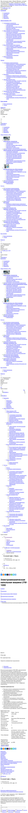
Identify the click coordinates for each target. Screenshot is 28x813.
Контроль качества (10, 28)
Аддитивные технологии (9, 23)
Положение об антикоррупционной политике (12, 791)
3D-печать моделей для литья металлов (15, 89)
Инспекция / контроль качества (14, 37)
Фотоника (6, 74)
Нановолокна (9, 57)
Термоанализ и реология (12, 55)
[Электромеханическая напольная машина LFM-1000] (14, 628)
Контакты (5, 16)
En (1, 251)
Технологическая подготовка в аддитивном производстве (13, 68)
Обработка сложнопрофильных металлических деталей (14, 84)
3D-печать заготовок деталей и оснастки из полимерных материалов (16, 81)
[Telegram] (3, 116)
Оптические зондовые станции (14, 36)
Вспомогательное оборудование (14, 27)
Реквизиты (6, 18)
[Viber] (9, 575)
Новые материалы (8, 56)
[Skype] (13, 575)
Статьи (5, 105)
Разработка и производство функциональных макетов (13, 86)
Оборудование (4, 759)
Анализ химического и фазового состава (16, 47)
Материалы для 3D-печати (12, 29)
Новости (3, 107)
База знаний (4, 101)
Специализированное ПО (12, 24)
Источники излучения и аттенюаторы (15, 33)
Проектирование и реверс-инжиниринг (16, 64)
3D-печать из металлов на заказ (14, 88)
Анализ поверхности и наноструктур (15, 51)
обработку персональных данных (17, 3)
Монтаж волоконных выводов (13, 34)
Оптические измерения (12, 32)
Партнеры (5, 14)
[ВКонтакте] (1, 575)
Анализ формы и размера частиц (14, 46)
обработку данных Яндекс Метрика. (18, 5)
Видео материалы (7, 103)
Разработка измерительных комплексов (16, 75)
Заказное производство (9, 79)
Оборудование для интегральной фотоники (14, 30)
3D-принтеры (9, 25)
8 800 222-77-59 (6, 8)
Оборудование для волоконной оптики (15, 41)
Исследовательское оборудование (11, 45)
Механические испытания (12, 52)
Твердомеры (9, 54)
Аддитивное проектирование (10, 62)
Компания (3, 10)
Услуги (2, 60)
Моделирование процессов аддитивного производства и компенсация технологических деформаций (16, 72)
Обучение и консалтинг (9, 93)
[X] (7, 575)
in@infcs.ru (6, 565)
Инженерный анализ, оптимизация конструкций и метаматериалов (15, 66)
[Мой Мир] (5, 575)
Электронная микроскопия (12, 50)
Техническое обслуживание (10, 91)
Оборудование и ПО (6, 20)
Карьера (5, 15)
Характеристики (7, 667)
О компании (6, 13)
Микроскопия (9, 48)
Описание (5, 666)
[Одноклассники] (3, 575)
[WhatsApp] (11, 575)
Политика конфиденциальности (8, 790)
